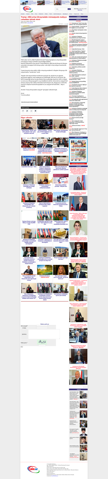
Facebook (79, 16)
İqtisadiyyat (65, 13)
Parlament (41, 13)
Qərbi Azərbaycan (57, 13)
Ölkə (32, 13)
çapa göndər (30, 22)
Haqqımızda (76, 13)
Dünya (70, 13)
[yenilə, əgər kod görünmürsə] (42, 344)
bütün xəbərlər (85, 387)
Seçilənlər (78, 166)
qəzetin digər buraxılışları (78, 163)
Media (46, 13)
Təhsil (50, 13)
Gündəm (22, 13)
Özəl (36, 13)
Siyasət (27, 13)
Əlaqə (82, 13)
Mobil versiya (80, 10)
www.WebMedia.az (54, 475)
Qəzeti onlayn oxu (79, 137)
